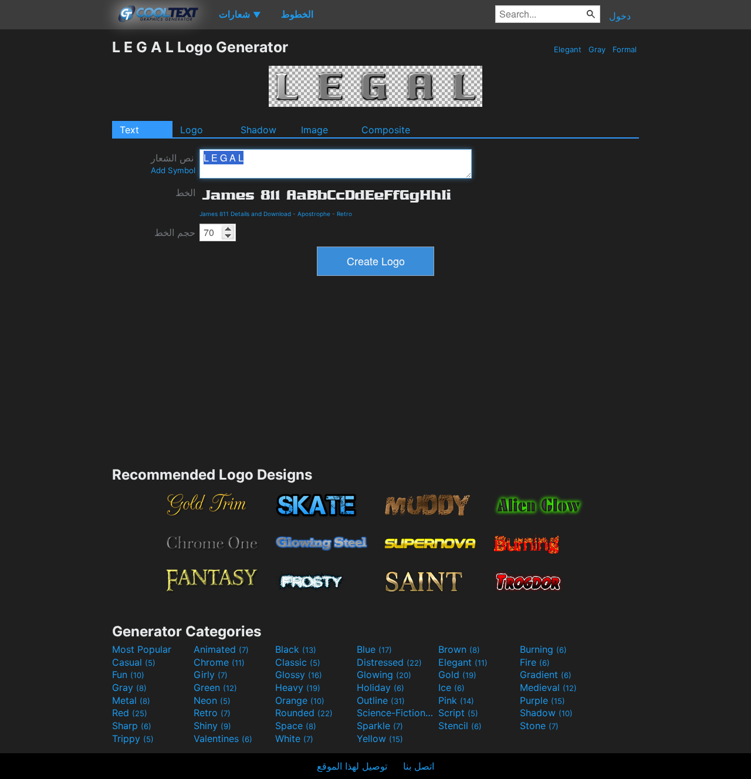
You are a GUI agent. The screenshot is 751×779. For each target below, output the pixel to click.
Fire (535, 662)
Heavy (297, 687)
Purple (542, 700)
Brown (459, 649)
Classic (297, 662)
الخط (185, 192)
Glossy (298, 674)
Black (295, 649)
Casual (133, 662)
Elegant (568, 49)
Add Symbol (173, 170)
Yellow (380, 738)
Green (215, 687)
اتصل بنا (418, 766)
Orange (299, 700)
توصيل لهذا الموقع (352, 766)
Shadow (258, 130)
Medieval (548, 687)
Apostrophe (313, 213)
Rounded (304, 713)
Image (314, 130)
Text (129, 130)
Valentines (223, 738)
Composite (385, 130)
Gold (457, 674)
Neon (212, 700)
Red (129, 713)
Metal (131, 700)
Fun (128, 674)
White (294, 738)
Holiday (380, 687)
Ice (451, 687)
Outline (381, 700)
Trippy (133, 738)
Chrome (219, 662)
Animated (221, 649)
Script (458, 713)
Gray (597, 49)
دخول (620, 16)
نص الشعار (173, 163)
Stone (539, 725)
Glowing (384, 674)
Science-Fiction (396, 713)
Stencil (460, 725)
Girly (211, 674)
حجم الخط (174, 232)
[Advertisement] (56, 214)
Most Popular (141, 649)
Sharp (131, 725)
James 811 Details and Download (245, 213)
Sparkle (380, 725)
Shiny (212, 725)
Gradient (545, 674)
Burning (543, 649)
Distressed (389, 662)
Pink (456, 700)
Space (295, 725)
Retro (344, 213)
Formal (624, 49)
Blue (374, 649)
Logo (191, 130)
